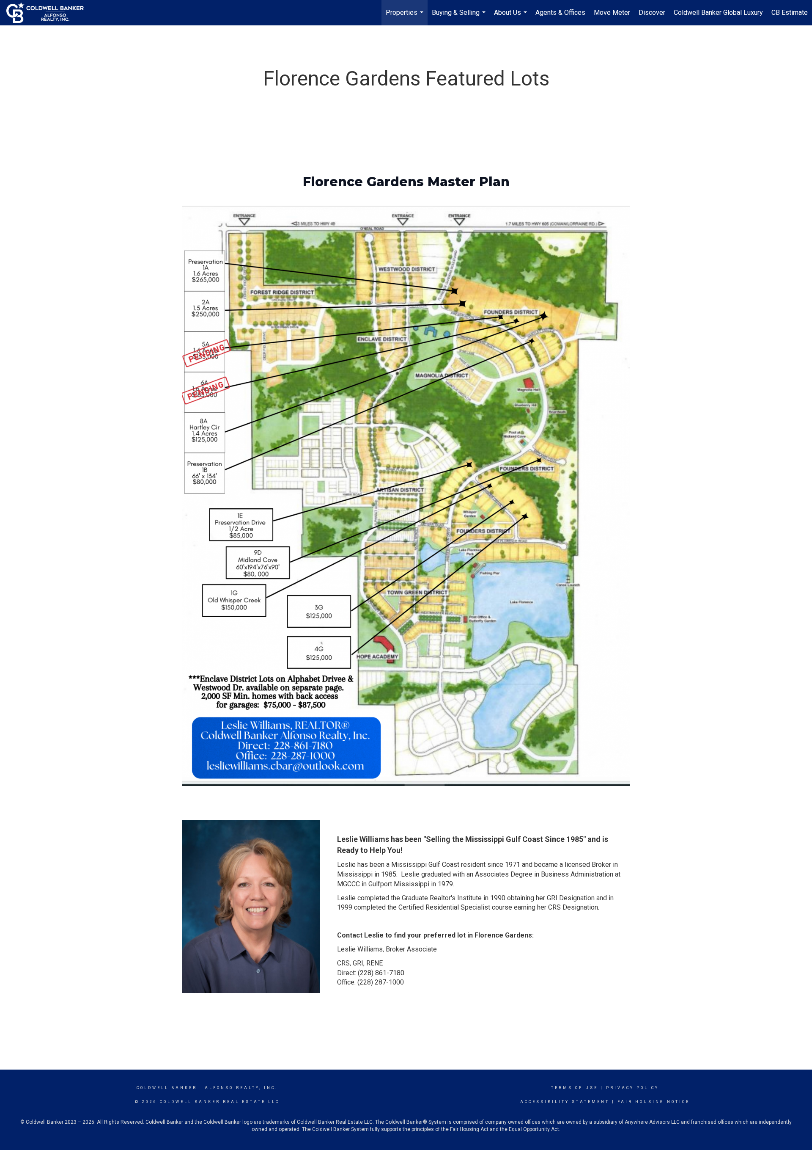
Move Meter (612, 12)
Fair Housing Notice (653, 1102)
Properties (405, 16)
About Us (511, 16)
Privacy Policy (632, 1088)
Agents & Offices (560, 12)
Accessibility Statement (564, 1102)
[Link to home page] (49, 12)
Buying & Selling (460, 16)
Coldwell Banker (167, 1088)
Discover (652, 12)
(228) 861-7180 (381, 973)
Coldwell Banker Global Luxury (718, 12)
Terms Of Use (574, 1088)
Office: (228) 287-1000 (370, 982)
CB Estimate (789, 12)
